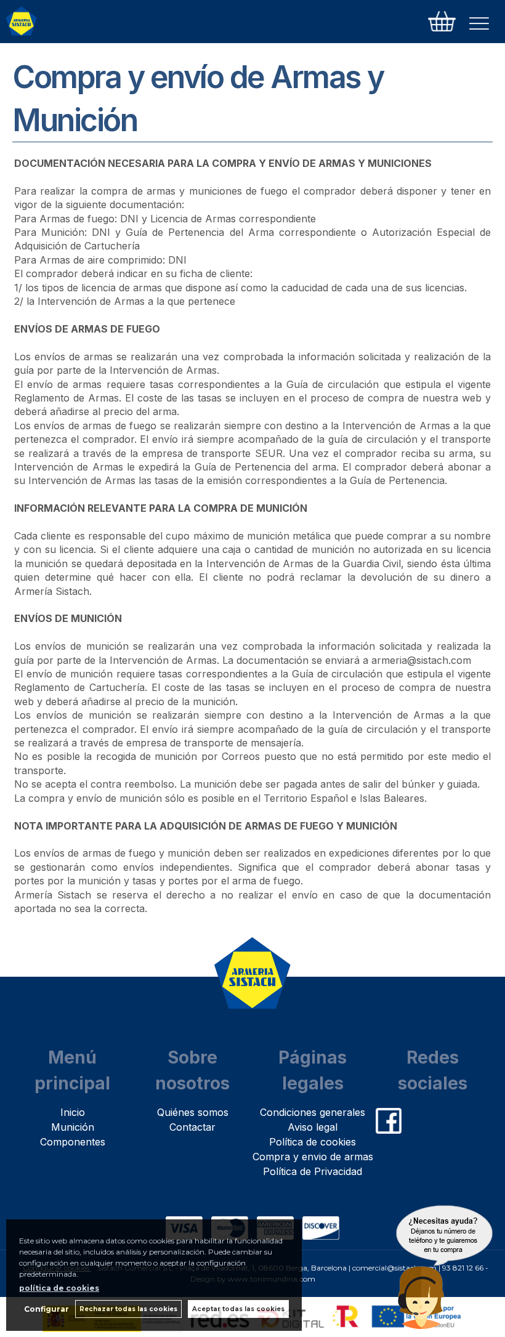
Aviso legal (312, 1127)
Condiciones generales (312, 1112)
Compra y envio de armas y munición (339, 1156)
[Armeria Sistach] (21, 23)
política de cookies (59, 1288)
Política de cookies (312, 1142)
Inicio (72, 1112)
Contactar (192, 1127)
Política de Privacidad (312, 1171)
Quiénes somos (192, 1112)
